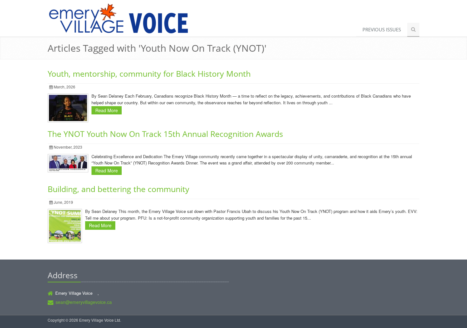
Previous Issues (381, 29)
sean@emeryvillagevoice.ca (84, 302)
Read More (106, 110)
